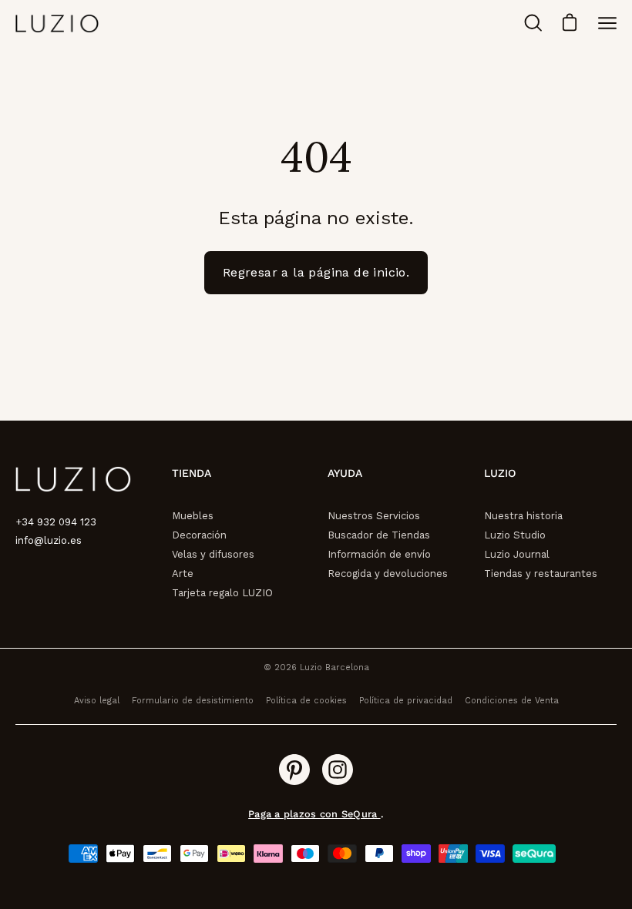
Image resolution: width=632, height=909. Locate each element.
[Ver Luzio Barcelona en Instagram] (337, 769)
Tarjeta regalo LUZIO (222, 593)
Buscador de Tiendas (379, 535)
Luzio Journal (517, 554)
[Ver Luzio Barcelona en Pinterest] (294, 769)
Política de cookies (306, 701)
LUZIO (500, 473)
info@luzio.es (48, 540)
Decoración (199, 535)
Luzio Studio (515, 535)
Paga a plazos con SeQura (314, 814)
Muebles (192, 516)
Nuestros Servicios (374, 516)
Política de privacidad (405, 701)
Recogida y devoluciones (388, 573)
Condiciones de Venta (512, 701)
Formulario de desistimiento (193, 701)
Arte (182, 573)
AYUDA (345, 473)
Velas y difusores (213, 554)
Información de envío (379, 554)
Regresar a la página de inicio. (316, 272)
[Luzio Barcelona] (57, 23)
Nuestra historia (523, 516)
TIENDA (191, 473)
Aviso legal (96, 701)
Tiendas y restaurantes (540, 573)
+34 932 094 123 (55, 522)
